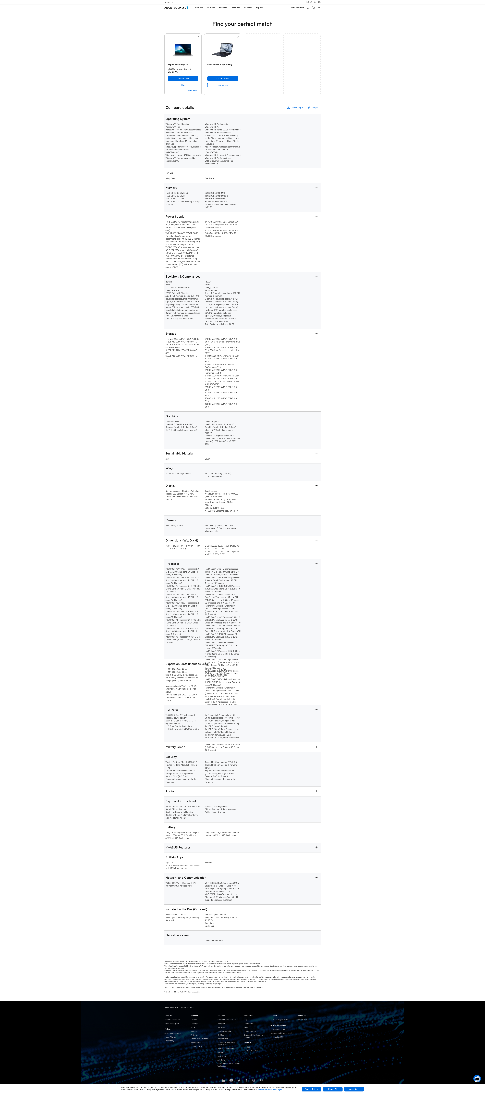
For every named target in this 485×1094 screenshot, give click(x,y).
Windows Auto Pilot (251, 1051)
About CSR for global (171, 1024)
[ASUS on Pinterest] (261, 1080)
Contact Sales (302, 1020)
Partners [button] (248, 7)
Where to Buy (169, 1041)
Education (221, 1027)
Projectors (194, 1035)
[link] (183, 85)
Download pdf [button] (296, 107)
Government (221, 1056)
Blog (245, 1020)
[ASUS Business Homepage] (176, 8)
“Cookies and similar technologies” (270, 1090)
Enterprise (221, 1024)
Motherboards (196, 1042)
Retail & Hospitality (224, 1031)
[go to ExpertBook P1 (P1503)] (183, 50)
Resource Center (250, 1031)
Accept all (353, 1089)
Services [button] (223, 7)
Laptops (194, 1020)
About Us (168, 2)
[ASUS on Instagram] (254, 1080)
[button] (307, 8)
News (246, 1027)
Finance (220, 1052)
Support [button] (259, 7)
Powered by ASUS (277, 1037)
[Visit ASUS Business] (171, 1007)
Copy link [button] (315, 107)
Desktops (194, 1024)
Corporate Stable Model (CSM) (281, 1033)
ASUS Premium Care (278, 1029)
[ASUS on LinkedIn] (224, 1080)
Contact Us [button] (315, 2)
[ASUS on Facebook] (246, 1080)
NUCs (193, 1027)
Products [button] (199, 7)
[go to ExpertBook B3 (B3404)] (222, 50)
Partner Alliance (170, 1037)
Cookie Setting (311, 1089)
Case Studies (248, 1024)
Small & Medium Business (226, 1020)
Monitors (194, 1031)
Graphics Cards (196, 1046)
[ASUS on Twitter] (239, 1080)
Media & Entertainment (225, 1049)
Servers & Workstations (199, 1039)
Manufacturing (222, 1039)
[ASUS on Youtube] (231, 1080)
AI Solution (221, 1060)
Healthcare (221, 1035)
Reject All (332, 1089)
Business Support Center (279, 1020)
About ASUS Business (172, 1020)
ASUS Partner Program (172, 1033)
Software (247, 1043)
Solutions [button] (211, 7)
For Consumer (297, 7)
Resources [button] (235, 7)
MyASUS (247, 1047)
